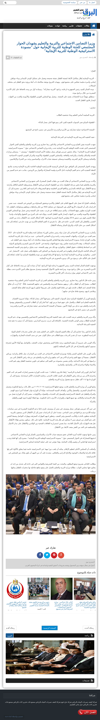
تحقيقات (79, 26)
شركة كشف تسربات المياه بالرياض (84, 702)
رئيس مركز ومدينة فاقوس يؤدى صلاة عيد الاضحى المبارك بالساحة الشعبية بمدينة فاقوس (39, 604)
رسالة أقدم (10, 628)
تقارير (71, 26)
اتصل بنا (92, 2)
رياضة (64, 26)
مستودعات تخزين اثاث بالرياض (24, 702)
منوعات (50, 26)
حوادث (57, 26)
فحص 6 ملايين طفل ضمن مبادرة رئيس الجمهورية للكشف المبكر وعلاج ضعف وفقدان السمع (16, 604)
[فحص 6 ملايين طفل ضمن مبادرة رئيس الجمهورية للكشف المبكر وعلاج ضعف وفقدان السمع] (15, 588)
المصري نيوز (90, 562)
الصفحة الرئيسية (49, 628)
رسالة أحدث (89, 628)
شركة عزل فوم (66, 702)
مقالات (86, 26)
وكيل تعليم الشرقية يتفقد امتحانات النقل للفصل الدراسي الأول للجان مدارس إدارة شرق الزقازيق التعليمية (86, 604)
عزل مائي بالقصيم (76, 704)
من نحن (82, 2)
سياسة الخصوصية (69, 2)
